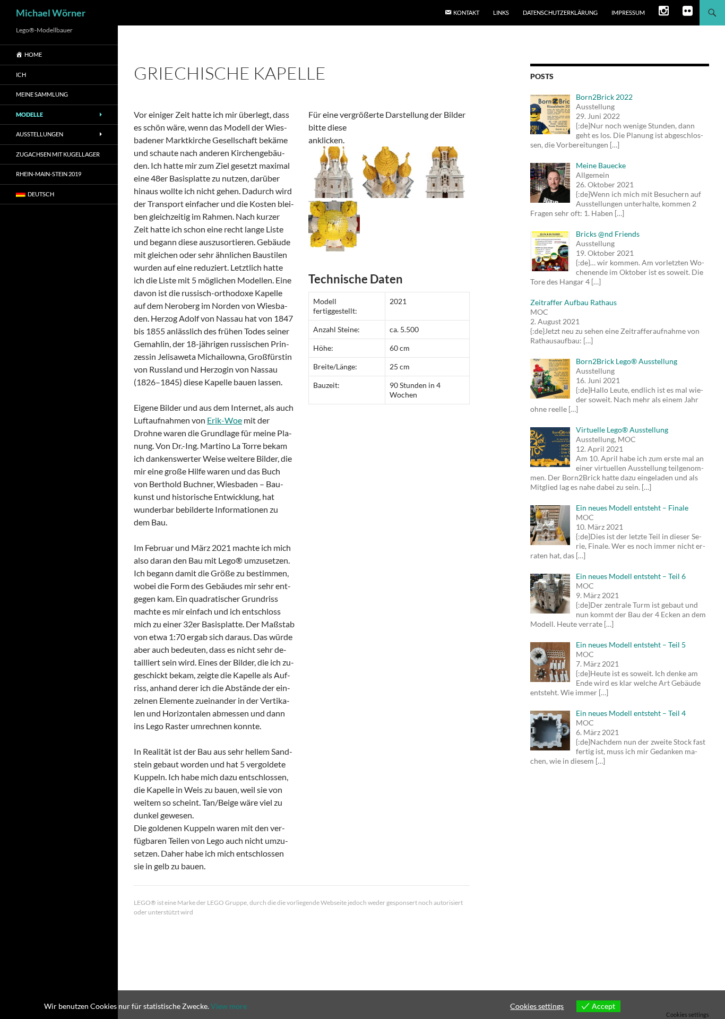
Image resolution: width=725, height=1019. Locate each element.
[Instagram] (663, 12)
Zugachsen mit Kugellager (58, 154)
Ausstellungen (39, 134)
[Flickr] (687, 12)
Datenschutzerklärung (560, 12)
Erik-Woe (224, 420)
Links (501, 12)
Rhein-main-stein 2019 (48, 173)
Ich (21, 74)
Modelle (29, 114)
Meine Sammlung (42, 94)
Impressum (628, 12)
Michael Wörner (50, 13)
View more (229, 1006)
